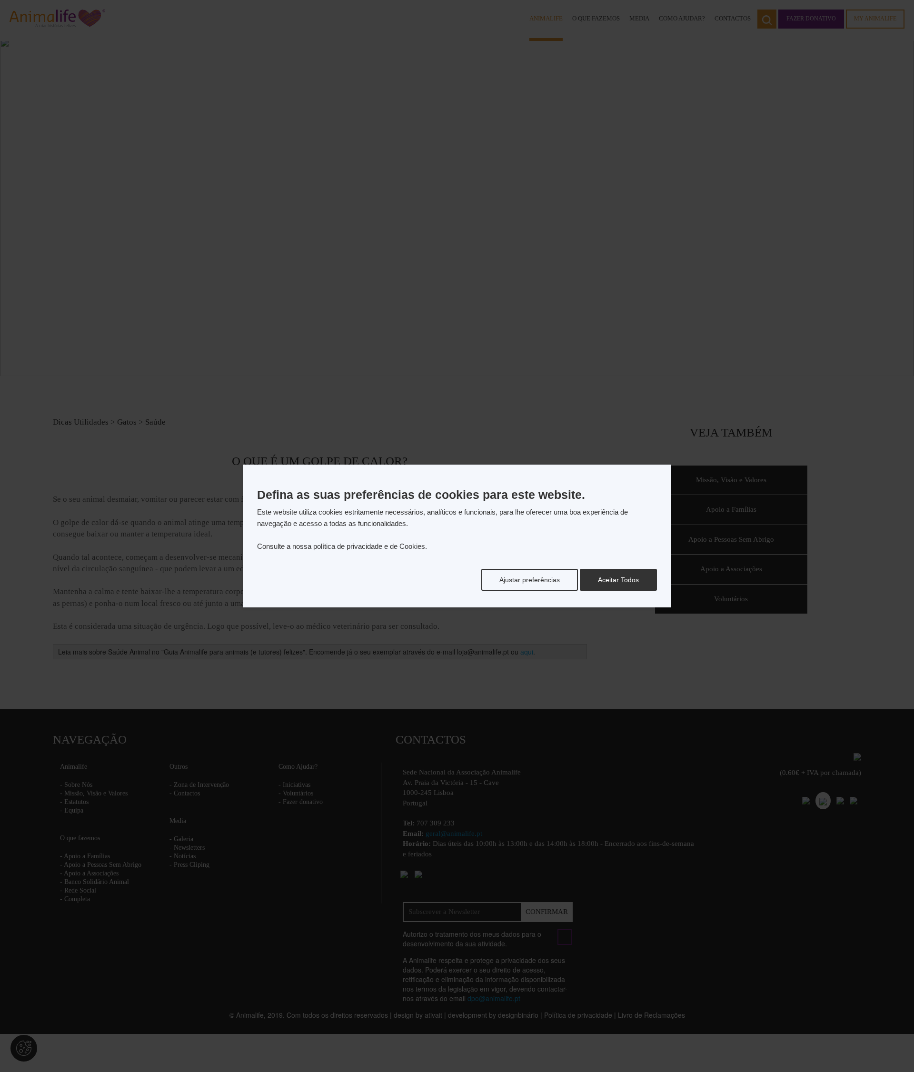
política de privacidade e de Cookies (369, 546)
